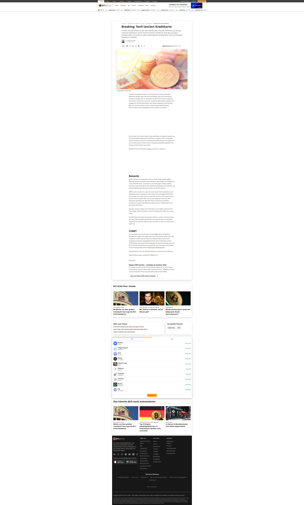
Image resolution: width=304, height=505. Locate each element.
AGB (148, 486)
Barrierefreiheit (144, 456)
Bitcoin (117, 5)
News (155, 441)
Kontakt (169, 446)
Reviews (155, 449)
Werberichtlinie (144, 463)
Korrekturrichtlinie (145, 466)
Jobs (141, 446)
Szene (142, 23)
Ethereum (123, 5)
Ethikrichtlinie (144, 461)
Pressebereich (171, 453)
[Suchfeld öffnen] (204, 5)
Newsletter (156, 459)
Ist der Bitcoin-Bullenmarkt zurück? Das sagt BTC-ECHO (128, 326)
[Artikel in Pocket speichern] (139, 46)
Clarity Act (153, 5)
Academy (156, 454)
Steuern (134, 5)
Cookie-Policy (144, 477)
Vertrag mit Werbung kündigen (158, 477)
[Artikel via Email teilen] (141, 46)
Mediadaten (143, 448)
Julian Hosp (171, 327)
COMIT (156, 234)
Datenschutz (144, 453)
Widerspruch (152, 480)
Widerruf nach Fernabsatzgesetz (178, 477)
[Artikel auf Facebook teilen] (127, 46)
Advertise (194, 1)
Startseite (124, 23)
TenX (141, 138)
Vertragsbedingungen (123, 477)
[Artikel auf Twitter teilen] (130, 46)
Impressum (143, 451)
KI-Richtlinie (143, 468)
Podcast (155, 451)
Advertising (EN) (171, 448)
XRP (129, 5)
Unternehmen (149, 23)
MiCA (147, 5)
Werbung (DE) (171, 451)
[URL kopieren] (144, 46)
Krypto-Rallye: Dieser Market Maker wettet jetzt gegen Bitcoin (130, 329)
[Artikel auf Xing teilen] (136, 46)
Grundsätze (143, 458)
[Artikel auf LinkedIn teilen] (133, 46)
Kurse (155, 444)
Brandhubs (156, 456)
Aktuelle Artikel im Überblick (133, 23)
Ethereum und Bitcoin (155, 247)
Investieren (141, 5)
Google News (157, 461)
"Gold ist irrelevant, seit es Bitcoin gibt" (124, 332)
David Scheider (132, 40)
